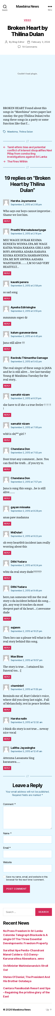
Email (7, 848)
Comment (9, 804)
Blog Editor (18, 41)
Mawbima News (27, 6)
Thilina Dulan (26, 131)
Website (7, 862)
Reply (7, 221)
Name (7, 833)
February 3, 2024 (40, 41)
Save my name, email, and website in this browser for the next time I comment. (27, 878)
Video (27, 20)
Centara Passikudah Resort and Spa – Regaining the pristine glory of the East (26, 992)
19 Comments (29, 46)
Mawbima (12, 131)
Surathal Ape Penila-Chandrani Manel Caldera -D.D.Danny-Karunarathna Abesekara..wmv (23, 954)
